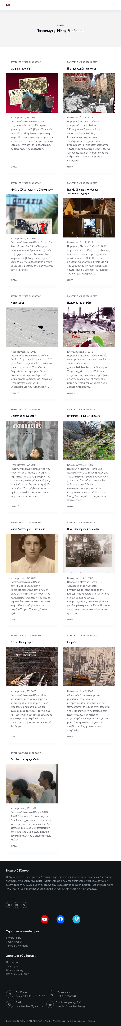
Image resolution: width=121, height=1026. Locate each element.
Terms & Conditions (17, 945)
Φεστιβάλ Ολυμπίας (17, 974)
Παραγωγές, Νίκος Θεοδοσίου (25, 62)
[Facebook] (9, 905)
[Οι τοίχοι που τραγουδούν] (32, 784)
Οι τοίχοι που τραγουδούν (24, 759)
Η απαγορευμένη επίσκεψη (82, 68)
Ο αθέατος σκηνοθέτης (23, 416)
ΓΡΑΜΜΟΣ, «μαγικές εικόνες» (83, 416)
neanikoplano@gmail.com (30, 1006)
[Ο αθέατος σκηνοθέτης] (32, 440)
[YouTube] (16, 905)
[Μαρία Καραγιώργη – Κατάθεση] (32, 553)
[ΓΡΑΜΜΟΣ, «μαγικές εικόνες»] (89, 440)
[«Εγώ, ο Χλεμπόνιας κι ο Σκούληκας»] (32, 214)
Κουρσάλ (72, 642)
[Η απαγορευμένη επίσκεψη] (89, 93)
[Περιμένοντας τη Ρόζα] (89, 327)
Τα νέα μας (12, 966)
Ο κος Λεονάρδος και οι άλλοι (83, 529)
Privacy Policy (13, 937)
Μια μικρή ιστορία (20, 68)
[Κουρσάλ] (89, 666)
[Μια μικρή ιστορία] (32, 93)
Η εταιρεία (12, 962)
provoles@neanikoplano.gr (71, 1006)
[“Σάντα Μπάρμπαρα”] (32, 666)
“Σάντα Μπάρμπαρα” (21, 642)
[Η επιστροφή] (32, 327)
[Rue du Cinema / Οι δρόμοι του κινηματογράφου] (89, 218)
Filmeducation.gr (15, 970)
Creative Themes (86, 1020)
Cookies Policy (14, 941)
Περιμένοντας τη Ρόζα (79, 302)
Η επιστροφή (17, 302)
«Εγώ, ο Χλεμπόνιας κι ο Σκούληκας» (31, 189)
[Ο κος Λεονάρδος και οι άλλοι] (89, 553)
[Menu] (113, 5)
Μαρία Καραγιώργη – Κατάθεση (27, 529)
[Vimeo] (24, 905)
